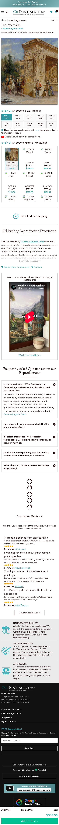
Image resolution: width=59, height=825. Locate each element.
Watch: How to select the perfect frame (22, 137)
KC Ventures (20, 549)
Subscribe (29, 748)
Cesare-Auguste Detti (12, 28)
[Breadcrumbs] (3, 20)
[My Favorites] (51, 12)
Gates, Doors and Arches (16, 267)
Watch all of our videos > (29, 355)
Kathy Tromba (21, 605)
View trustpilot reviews (29, 776)
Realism (37, 267)
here (37, 130)
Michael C (19, 586)
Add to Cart (28, 821)
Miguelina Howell (22, 568)
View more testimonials (28, 613)
